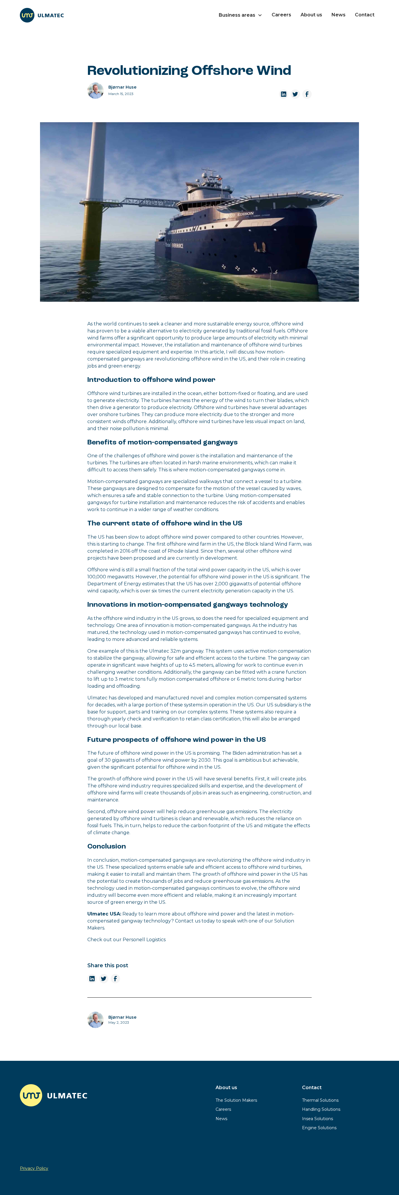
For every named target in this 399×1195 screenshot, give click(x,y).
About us (311, 15)
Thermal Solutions (320, 1100)
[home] (42, 15)
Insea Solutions (317, 1118)
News (339, 15)
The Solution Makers (236, 1100)
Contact (364, 15)
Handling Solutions (321, 1109)
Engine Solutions (319, 1127)
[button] (240, 15)
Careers (281, 15)
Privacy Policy (34, 1168)
